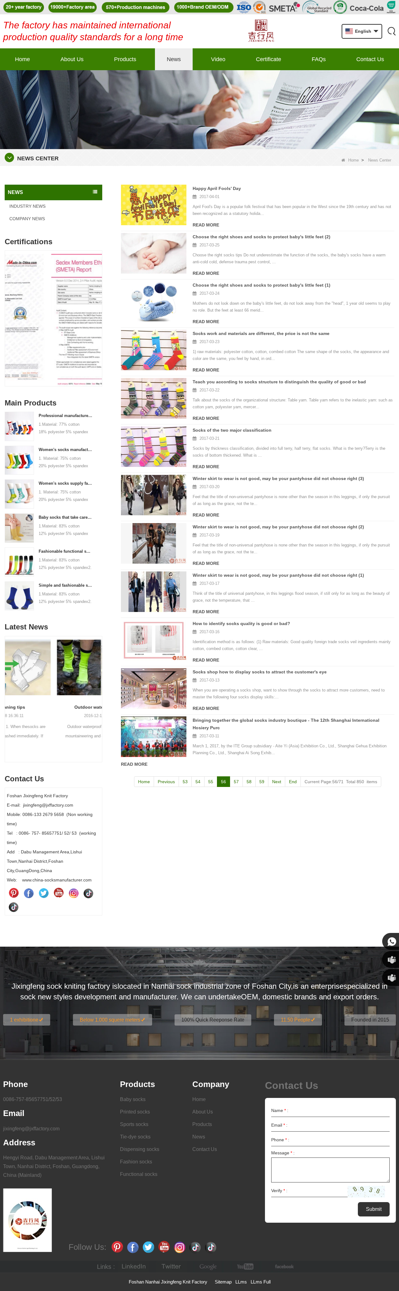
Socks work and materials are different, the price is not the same (261, 333)
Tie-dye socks (135, 1136)
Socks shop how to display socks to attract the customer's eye (260, 671)
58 (249, 781)
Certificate (268, 59)
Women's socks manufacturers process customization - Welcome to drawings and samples (66, 449)
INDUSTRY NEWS (27, 206)
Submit (374, 1209)
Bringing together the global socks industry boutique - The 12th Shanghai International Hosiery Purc (286, 724)
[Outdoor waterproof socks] (53, 667)
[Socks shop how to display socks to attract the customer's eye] (154, 688)
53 (185, 781)
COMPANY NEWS (27, 218)
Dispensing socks (139, 1149)
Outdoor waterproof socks (54, 707)
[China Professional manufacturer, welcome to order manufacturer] (19, 426)
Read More (206, 224)
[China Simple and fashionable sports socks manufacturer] (19, 595)
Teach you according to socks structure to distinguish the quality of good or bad (279, 381)
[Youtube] (58, 893)
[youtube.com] (246, 1267)
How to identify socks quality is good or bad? (241, 623)
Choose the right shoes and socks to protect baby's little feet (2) (261, 236)
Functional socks (138, 1174)
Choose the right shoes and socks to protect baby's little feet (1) (261, 285)
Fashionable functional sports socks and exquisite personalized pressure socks (66, 551)
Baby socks (133, 1099)
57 (236, 781)
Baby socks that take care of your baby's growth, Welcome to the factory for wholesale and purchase (66, 517)
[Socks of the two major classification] (154, 446)
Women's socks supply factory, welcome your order (66, 483)
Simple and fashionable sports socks (66, 585)
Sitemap (223, 1281)
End (293, 781)
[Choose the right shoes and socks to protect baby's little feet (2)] (154, 253)
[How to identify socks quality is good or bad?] (154, 640)
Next (99, 309)
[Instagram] (73, 893)
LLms (241, 1281)
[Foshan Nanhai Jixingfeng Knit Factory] (261, 31)
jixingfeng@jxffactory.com (31, 1128)
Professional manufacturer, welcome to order (66, 415)
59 (261, 781)
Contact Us (370, 59)
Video (218, 59)
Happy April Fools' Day (217, 188)
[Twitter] (43, 893)
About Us (72, 59)
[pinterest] (13, 893)
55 (210, 781)
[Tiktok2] (13, 906)
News (174, 59)
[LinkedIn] (133, 1267)
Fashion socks (136, 1161)
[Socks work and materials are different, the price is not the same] (154, 350)
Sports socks (134, 1124)
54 (197, 781)
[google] (208, 1267)
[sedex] (53, 320)
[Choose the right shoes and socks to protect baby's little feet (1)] (154, 301)
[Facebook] (28, 893)
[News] (199, 109)
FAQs (319, 59)
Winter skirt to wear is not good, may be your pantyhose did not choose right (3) (278, 478)
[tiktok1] (88, 893)
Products (125, 59)
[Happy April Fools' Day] (154, 205)
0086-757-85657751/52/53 (32, 1099)
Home (22, 59)
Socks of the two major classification (232, 430)
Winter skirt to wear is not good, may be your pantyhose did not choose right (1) (278, 575)
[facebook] (283, 1267)
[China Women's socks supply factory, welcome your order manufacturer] (19, 493)
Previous (7, 309)
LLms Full (261, 1281)
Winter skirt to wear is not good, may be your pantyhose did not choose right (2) (278, 526)
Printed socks (135, 1111)
